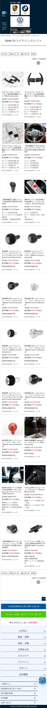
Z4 (18, 35)
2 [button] (41, 63)
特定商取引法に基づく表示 (11, 689)
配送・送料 (23, 637)
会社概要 (23, 674)
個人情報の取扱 (7, 693)
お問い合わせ (6, 703)
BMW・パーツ (11, 35)
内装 (22, 35)
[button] (44, 63)
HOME (3, 35)
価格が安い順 (14, 54)
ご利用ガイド (6, 684)
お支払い (23, 631)
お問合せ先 (23, 649)
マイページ (23, 662)
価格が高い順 (24, 54)
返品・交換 (23, 643)
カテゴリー (23, 655)
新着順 (33, 54)
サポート (23, 668)
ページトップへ (44, 599)
